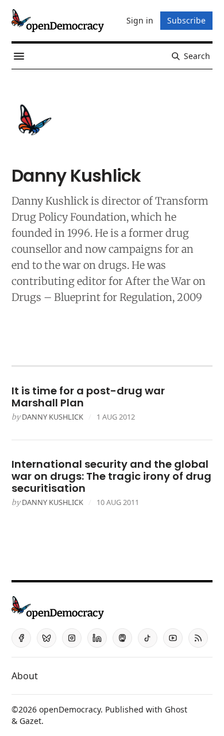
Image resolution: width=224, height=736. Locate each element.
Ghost (176, 709)
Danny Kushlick (52, 417)
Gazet (30, 720)
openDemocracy (70, 709)
